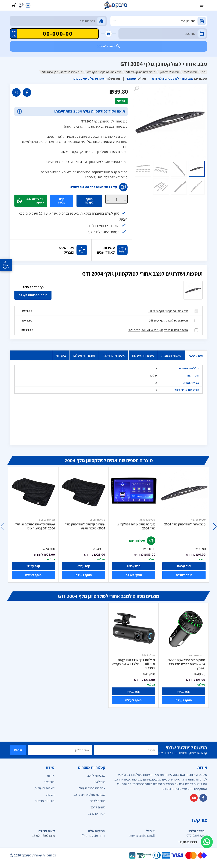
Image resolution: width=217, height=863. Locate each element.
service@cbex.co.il (142, 836)
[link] (27, 92)
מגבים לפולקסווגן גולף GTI (140, 72)
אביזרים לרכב (96, 813)
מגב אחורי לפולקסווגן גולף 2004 (185, 524)
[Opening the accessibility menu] (6, 265)
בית (204, 72)
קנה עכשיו (61, 201)
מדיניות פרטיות (44, 801)
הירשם (18, 750)
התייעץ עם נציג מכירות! (35, 201)
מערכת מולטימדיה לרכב (89, 794)
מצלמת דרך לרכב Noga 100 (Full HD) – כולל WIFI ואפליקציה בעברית (133, 664)
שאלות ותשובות (171, 355)
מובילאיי (100, 782)
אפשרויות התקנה (114, 355)
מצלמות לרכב (96, 775)
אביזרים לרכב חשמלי (91, 788)
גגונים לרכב (97, 807)
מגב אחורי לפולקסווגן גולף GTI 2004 (168, 311)
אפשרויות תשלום (84, 355)
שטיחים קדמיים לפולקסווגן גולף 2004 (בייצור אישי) (85, 526)
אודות (50, 775)
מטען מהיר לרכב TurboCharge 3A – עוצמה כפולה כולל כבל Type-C (184, 664)
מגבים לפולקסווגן (169, 72)
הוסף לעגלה (89, 201)
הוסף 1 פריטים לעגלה (33, 295)
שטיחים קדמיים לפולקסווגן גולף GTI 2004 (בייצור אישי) (158, 330)
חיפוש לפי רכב (106, 46)
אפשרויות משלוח (143, 355)
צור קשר (49, 782)
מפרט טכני (196, 355)
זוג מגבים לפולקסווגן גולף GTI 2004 (168, 320)
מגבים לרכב (190, 72)
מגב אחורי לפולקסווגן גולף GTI (104, 72)
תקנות (50, 794)
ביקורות (61, 355)
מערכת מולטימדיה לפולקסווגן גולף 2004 (136, 526)
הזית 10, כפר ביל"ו (93, 836)
